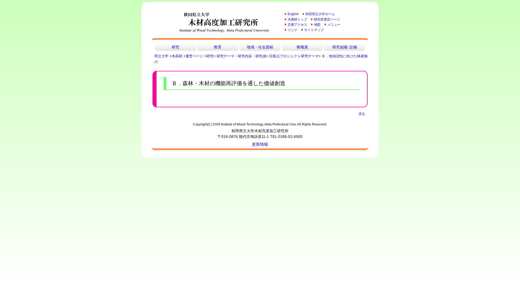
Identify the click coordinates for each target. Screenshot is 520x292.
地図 (317, 24)
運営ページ (194, 56)
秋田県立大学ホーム (320, 14)
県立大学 (161, 56)
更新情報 (260, 144)
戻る (362, 114)
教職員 (302, 47)
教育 (218, 47)
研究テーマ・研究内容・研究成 (241, 56)
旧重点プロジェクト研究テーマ (293, 56)
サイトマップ (314, 30)
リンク (292, 30)
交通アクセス (297, 24)
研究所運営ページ (327, 19)
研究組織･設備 (344, 47)
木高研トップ (297, 19)
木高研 (177, 56)
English (293, 14)
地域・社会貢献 (260, 47)
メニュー (333, 24)
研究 (175, 47)
